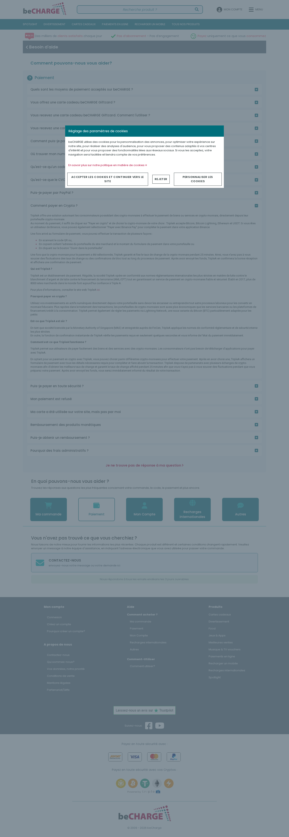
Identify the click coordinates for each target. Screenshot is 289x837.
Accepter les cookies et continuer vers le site (107, 179)
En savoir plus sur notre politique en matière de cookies (106, 165)
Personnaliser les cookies (198, 179)
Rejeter (161, 179)
